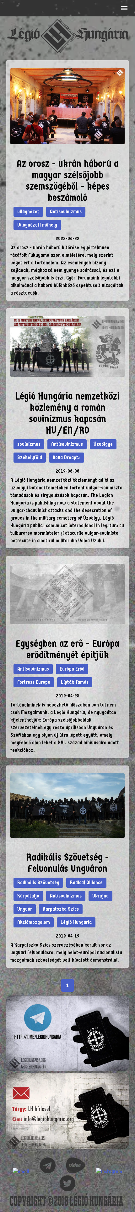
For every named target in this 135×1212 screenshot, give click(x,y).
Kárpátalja (28, 896)
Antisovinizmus (66, 212)
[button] (124, 8)
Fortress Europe (33, 682)
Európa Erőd (72, 669)
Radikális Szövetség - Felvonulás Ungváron (67, 862)
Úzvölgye (103, 444)
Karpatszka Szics (61, 909)
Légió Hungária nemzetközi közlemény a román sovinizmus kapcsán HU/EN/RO (68, 413)
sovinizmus (28, 444)
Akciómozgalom (33, 922)
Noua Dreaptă (66, 457)
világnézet (28, 212)
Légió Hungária (76, 922)
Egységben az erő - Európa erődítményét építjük (67, 649)
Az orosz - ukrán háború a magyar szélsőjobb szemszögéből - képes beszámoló (68, 181)
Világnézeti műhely (37, 225)
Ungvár (24, 909)
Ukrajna (100, 896)
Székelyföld (29, 457)
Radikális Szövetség (38, 883)
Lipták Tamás (75, 682)
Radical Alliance (86, 883)
